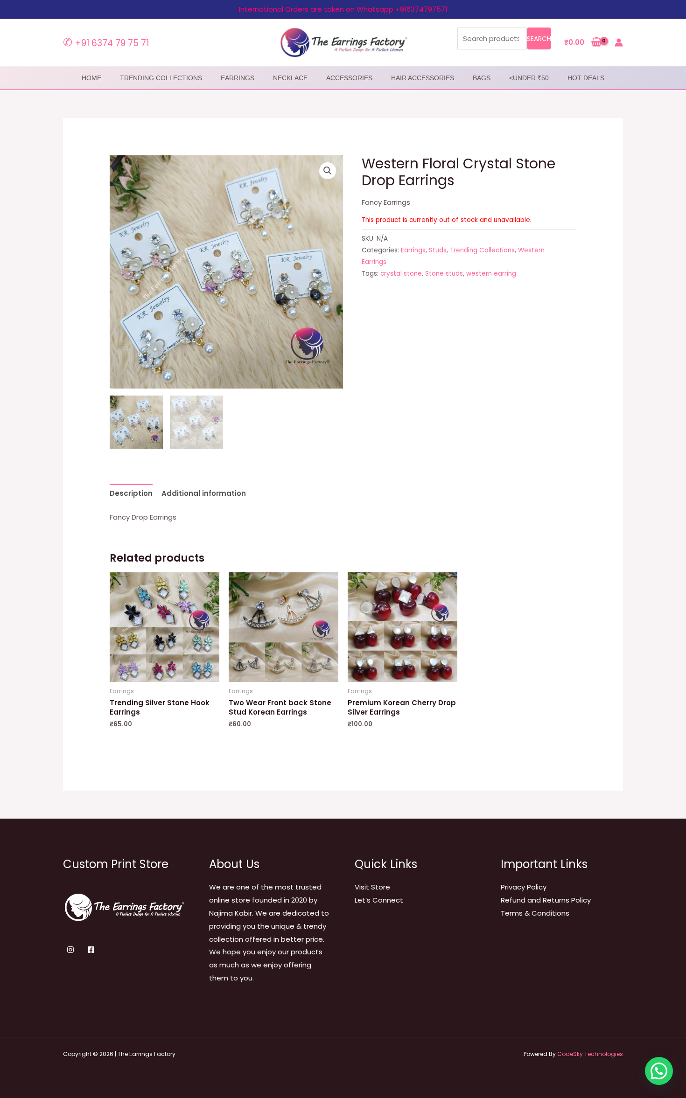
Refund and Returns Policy (546, 900)
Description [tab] (131, 493)
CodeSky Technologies (590, 1054)
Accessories (349, 78)
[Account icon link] (619, 42)
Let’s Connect (379, 900)
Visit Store (372, 887)
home (91, 78)
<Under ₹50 (529, 78)
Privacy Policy (523, 887)
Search (539, 38)
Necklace (290, 78)
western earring (491, 273)
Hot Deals (585, 78)
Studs (438, 250)
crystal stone (401, 273)
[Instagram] (70, 949)
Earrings (237, 78)
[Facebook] (91, 949)
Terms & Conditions (535, 913)
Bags (481, 78)
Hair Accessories (422, 78)
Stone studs (444, 273)
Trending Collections (161, 78)
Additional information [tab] (203, 493)
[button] (327, 170)
